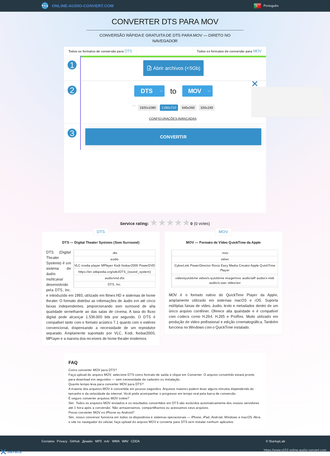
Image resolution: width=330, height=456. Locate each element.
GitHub (75, 441)
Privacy (62, 441)
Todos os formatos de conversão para (100, 51)
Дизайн (87, 441)
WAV (125, 441)
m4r (107, 441)
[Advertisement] (165, 181)
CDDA (135, 441)
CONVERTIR (173, 136)
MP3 (98, 441)
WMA (116, 441)
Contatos (48, 441)
